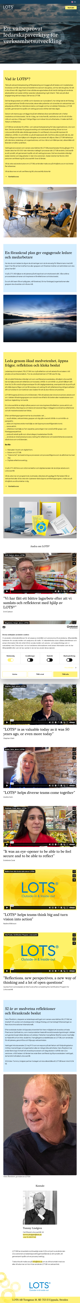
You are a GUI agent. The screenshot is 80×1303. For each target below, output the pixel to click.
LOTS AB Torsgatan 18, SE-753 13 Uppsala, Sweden (40, 1299)
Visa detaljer (69, 667)
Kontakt (71, 8)
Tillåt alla (65, 674)
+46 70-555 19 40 (29, 1237)
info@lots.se (37, 1262)
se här (37, 164)
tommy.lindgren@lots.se (32, 1235)
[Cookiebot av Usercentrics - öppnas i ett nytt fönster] (68, 627)
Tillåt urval (40, 674)
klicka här (47, 171)
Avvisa (14, 674)
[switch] (30, 660)
